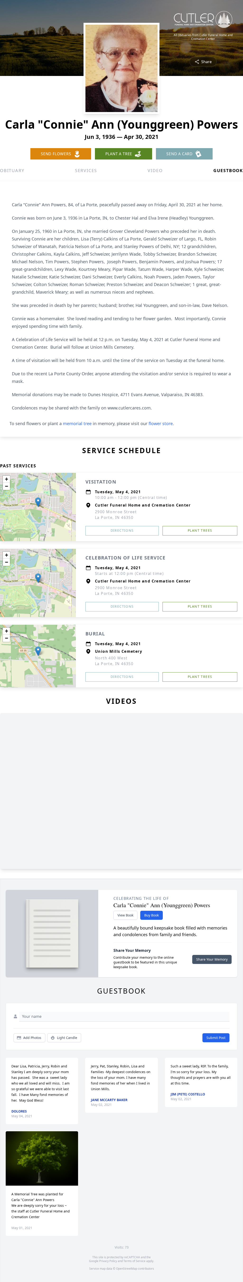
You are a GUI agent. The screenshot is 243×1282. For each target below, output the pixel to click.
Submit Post (215, 1037)
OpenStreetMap (126, 1269)
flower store (161, 423)
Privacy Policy (108, 1261)
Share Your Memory (212, 959)
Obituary (12, 170)
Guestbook (228, 170)
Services (86, 170)
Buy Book (151, 915)
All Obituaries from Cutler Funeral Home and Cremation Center (203, 37)
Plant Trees (200, 530)
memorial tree (77, 423)
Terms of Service (134, 1261)
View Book (125, 915)
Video (155, 170)
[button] (38, 502)
